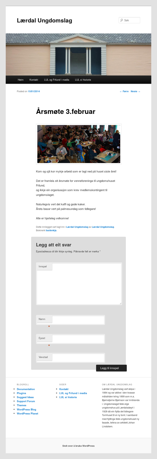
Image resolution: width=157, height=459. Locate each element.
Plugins (21, 393)
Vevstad (43, 357)
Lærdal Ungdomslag (44, 20)
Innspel (43, 266)
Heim (21, 79)
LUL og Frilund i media (56, 79)
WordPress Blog (26, 409)
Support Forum (26, 401)
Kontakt (33, 79)
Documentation (26, 389)
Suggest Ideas (25, 397)
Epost (44, 339)
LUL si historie (83, 79)
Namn (44, 320)
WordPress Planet (27, 413)
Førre (124, 91)
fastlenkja (51, 230)
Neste (135, 91)
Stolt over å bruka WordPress (78, 445)
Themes (21, 405)
